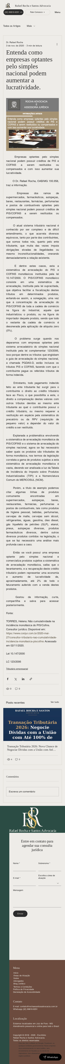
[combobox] (49, 883)
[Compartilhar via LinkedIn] (23, 678)
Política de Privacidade (23, 989)
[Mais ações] (57, 44)
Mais (29, 26)
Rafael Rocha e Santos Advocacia (33, 5)
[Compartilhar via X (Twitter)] (15, 678)
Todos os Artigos (12, 26)
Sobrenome (44, 863)
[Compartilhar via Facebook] (7, 678)
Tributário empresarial (17, 668)
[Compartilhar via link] (30, 678)
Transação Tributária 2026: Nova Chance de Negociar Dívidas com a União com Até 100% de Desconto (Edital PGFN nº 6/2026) (32, 748)
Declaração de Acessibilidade (26, 992)
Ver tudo (55, 702)
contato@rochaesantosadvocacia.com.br (38, 1006)
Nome (16, 863)
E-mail (16, 878)
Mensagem (18, 890)
